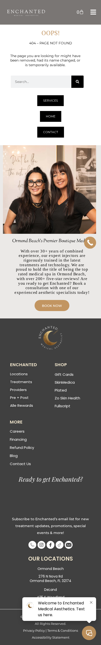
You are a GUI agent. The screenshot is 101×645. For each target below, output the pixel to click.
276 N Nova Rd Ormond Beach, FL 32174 (50, 578)
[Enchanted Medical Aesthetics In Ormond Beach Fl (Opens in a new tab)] (50, 337)
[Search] (77, 82)
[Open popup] (93, 12)
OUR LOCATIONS (50, 559)
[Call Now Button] (90, 243)
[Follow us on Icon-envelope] (69, 545)
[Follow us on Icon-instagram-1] (41, 545)
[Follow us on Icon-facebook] (50, 545)
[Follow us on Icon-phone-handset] (32, 545)
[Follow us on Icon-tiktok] (59, 545)
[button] (80, 12)
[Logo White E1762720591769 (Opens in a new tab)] (26, 12)
